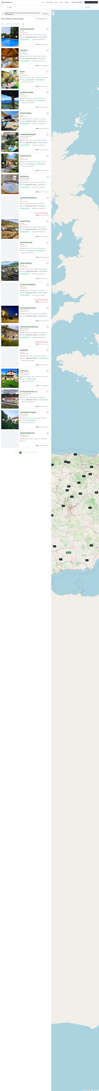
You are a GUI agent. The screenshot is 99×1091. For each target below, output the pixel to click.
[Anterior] (3, 37)
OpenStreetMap (95, 1090)
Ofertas (61, 2)
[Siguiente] (16, 37)
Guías (56, 2)
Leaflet (85, 1090)
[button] (91, 545)
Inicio (43, 2)
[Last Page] (36, 453)
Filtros (88, 7)
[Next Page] (33, 453)
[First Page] (16, 453)
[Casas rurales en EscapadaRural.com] (6, 2)
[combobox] (44, 7)
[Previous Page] (18, 453)
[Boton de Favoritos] (48, 29)
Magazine (67, 2)
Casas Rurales (49, 2)
